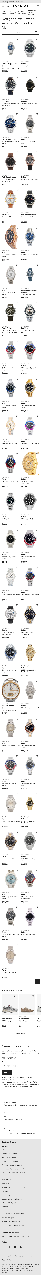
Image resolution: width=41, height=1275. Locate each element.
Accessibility (6, 1260)
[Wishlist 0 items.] (33, 5)
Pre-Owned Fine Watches (21, 12)
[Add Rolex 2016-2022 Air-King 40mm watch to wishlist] (36, 831)
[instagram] (4, 1246)
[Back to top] (37, 981)
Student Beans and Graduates (13, 1225)
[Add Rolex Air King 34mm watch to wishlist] (17, 945)
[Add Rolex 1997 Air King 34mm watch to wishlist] (36, 680)
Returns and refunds (10, 1157)
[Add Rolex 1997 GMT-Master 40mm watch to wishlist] (17, 907)
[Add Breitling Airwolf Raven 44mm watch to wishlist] (36, 303)
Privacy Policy (32, 1082)
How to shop (10, 1102)
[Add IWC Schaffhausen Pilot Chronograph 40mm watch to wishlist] (17, 114)
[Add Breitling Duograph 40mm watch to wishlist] (17, 189)
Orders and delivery (9, 1153)
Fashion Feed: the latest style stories (16, 1236)
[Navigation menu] (2, 5)
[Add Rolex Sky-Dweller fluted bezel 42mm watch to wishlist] (36, 454)
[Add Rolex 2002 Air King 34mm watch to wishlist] (17, 529)
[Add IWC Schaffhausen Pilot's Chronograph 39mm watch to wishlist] (17, 152)
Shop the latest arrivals (16, 1)
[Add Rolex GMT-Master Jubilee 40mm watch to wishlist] (36, 605)
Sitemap (5, 1206)
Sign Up (7, 1072)
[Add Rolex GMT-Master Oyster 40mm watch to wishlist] (36, 340)
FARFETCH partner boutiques (13, 1187)
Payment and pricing (10, 1161)
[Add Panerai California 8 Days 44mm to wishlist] (36, 76)
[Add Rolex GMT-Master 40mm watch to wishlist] (36, 416)
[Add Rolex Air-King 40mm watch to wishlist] (36, 38)
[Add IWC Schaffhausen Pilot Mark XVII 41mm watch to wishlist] (36, 189)
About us (5, 1184)
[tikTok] (9, 1246)
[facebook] (15, 1246)
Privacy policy (7, 1256)
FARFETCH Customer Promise (13, 1173)
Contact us (6, 1146)
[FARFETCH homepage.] (20, 6)
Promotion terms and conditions (14, 1169)
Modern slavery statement (12, 1199)
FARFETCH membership (11, 1221)
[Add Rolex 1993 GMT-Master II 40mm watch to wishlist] (36, 869)
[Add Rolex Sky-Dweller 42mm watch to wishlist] (36, 152)
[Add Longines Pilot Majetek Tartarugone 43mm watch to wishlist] (17, 76)
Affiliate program (8, 1218)
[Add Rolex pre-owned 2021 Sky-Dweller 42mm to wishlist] (36, 794)
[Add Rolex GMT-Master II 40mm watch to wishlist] (17, 227)
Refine (18, 32)
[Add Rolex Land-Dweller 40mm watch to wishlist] (17, 567)
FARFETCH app (8, 1195)
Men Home (4, 12)
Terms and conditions (23, 1256)
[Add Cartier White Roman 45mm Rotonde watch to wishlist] (17, 605)
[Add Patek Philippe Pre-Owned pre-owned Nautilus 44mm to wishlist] (17, 38)
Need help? (9, 1131)
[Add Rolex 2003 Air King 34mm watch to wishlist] (36, 114)
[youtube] (20, 1246)
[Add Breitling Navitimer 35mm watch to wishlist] (17, 416)
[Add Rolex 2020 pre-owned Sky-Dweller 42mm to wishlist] (36, 643)
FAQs (6, 1116)
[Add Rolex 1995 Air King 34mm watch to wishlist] (17, 265)
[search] (7, 5)
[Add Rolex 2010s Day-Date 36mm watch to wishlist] (17, 869)
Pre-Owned (11, 12)
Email (3, 1062)
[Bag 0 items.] (38, 5)
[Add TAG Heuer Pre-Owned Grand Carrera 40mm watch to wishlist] (17, 680)
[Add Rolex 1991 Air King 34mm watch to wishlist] (17, 718)
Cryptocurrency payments (12, 1165)
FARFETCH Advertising (10, 1203)
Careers (5, 1191)
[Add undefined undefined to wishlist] (15, 996)
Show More (20, 1033)
